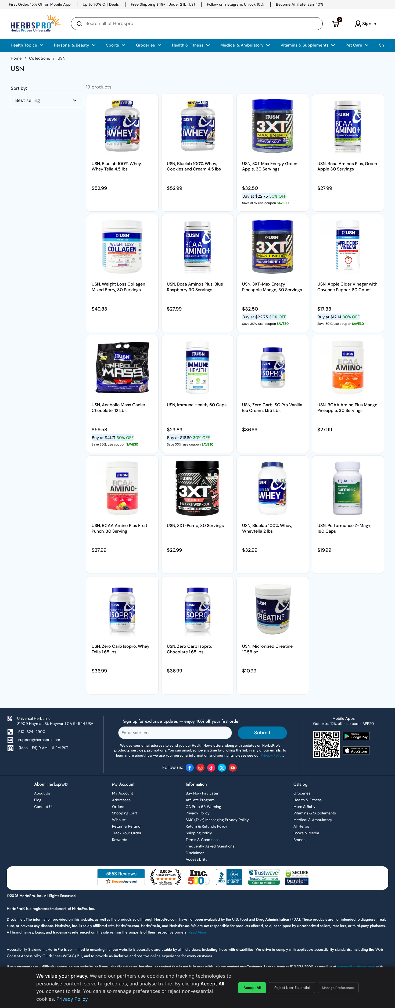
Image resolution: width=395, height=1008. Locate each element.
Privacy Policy (198, 813)
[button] (335, 23)
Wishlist (118, 819)
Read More (197, 932)
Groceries (301, 793)
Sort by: (19, 88)
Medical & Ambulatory (312, 819)
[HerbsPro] (36, 23)
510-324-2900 (31, 731)
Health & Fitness (307, 799)
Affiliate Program (200, 799)
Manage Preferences (338, 988)
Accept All (252, 987)
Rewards (119, 839)
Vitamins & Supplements (314, 813)
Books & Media (306, 833)
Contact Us (43, 806)
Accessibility (196, 859)
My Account (122, 793)
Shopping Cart (124, 813)
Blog (37, 799)
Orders (118, 806)
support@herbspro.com (39, 739)
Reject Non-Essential (292, 987)
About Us (42, 793)
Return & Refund (126, 826)
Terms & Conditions (203, 839)
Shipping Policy (199, 833)
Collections (39, 58)
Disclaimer (195, 852)
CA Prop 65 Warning (203, 806)
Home (16, 58)
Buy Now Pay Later (202, 793)
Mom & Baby (304, 806)
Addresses (121, 799)
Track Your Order (126, 833)
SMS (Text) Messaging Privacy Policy (217, 819)
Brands (299, 839)
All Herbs (301, 826)
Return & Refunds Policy (206, 826)
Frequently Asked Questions (210, 846)
